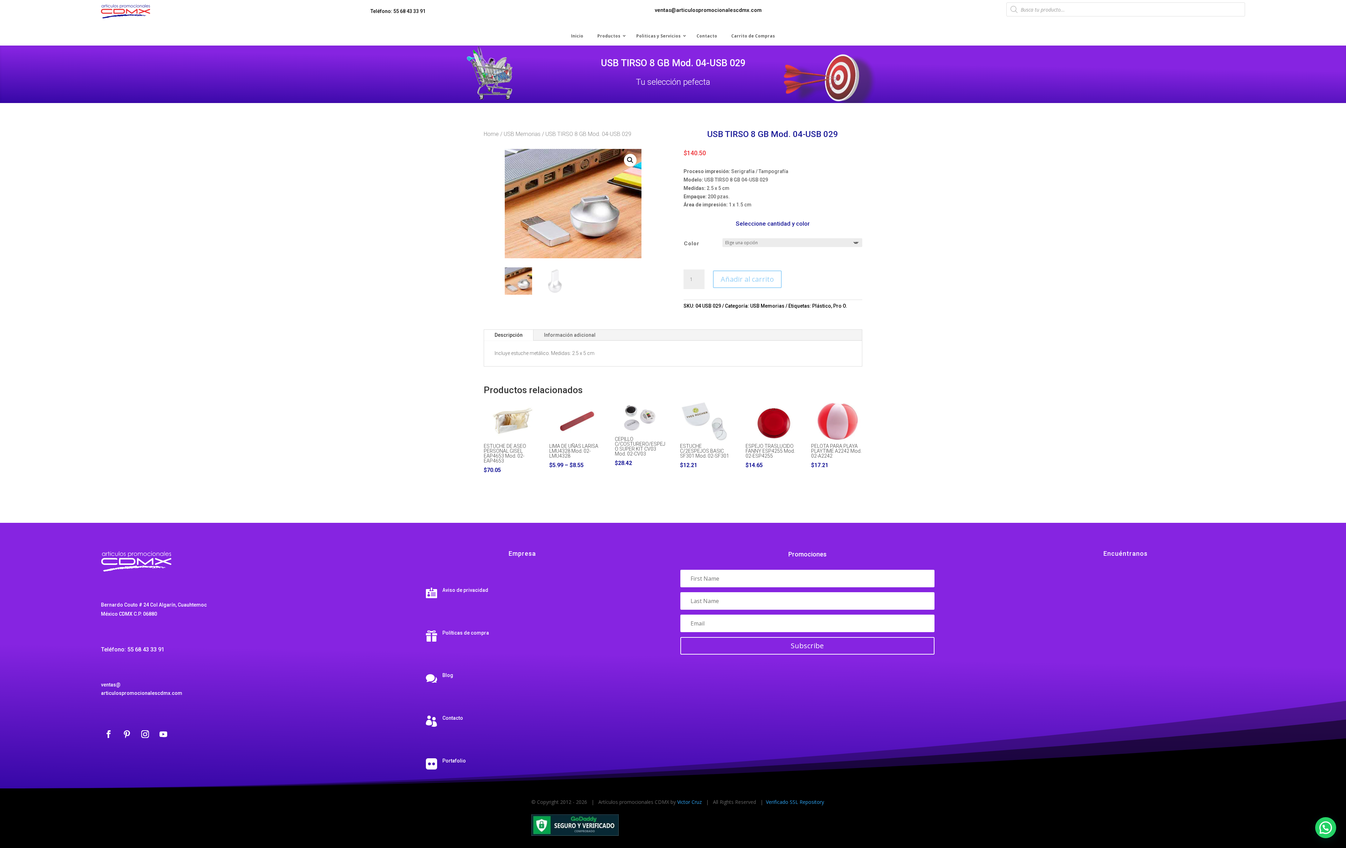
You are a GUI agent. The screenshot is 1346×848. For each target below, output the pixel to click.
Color (691, 243)
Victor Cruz (689, 802)
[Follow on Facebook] (108, 734)
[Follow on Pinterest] (127, 734)
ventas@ (111, 685)
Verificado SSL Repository (795, 802)
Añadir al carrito (747, 279)
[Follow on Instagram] (145, 734)
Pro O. (840, 306)
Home (491, 134)
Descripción (509, 335)
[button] (630, 160)
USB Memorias (522, 134)
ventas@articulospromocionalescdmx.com (708, 10)
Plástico (821, 306)
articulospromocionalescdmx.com (141, 693)
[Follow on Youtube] (163, 734)
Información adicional (570, 335)
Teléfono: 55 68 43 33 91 (398, 11)
